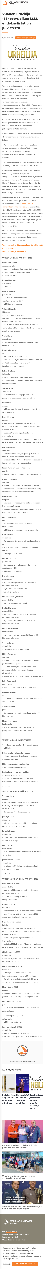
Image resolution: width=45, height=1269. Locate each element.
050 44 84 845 (11, 1231)
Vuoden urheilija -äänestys (25, 38)
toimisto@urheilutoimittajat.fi (15, 1234)
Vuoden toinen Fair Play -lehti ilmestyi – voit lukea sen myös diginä (22, 1207)
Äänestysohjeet (9, 248)
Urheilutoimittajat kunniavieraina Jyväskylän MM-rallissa (18, 1177)
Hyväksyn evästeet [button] (25, 1264)
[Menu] (40, 3)
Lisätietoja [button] (6, 1264)
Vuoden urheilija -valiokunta (14, 251)
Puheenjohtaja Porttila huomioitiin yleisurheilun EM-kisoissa (19, 1146)
